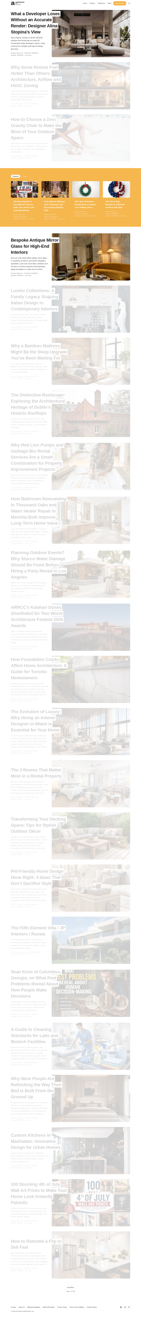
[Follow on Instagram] (125, 1307)
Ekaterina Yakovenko (19, 952)
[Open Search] (129, 3)
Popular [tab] (24, 176)
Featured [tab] (15, 176)
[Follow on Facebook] (121, 1307)
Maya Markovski (18, 53)
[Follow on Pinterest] (129, 1307)
